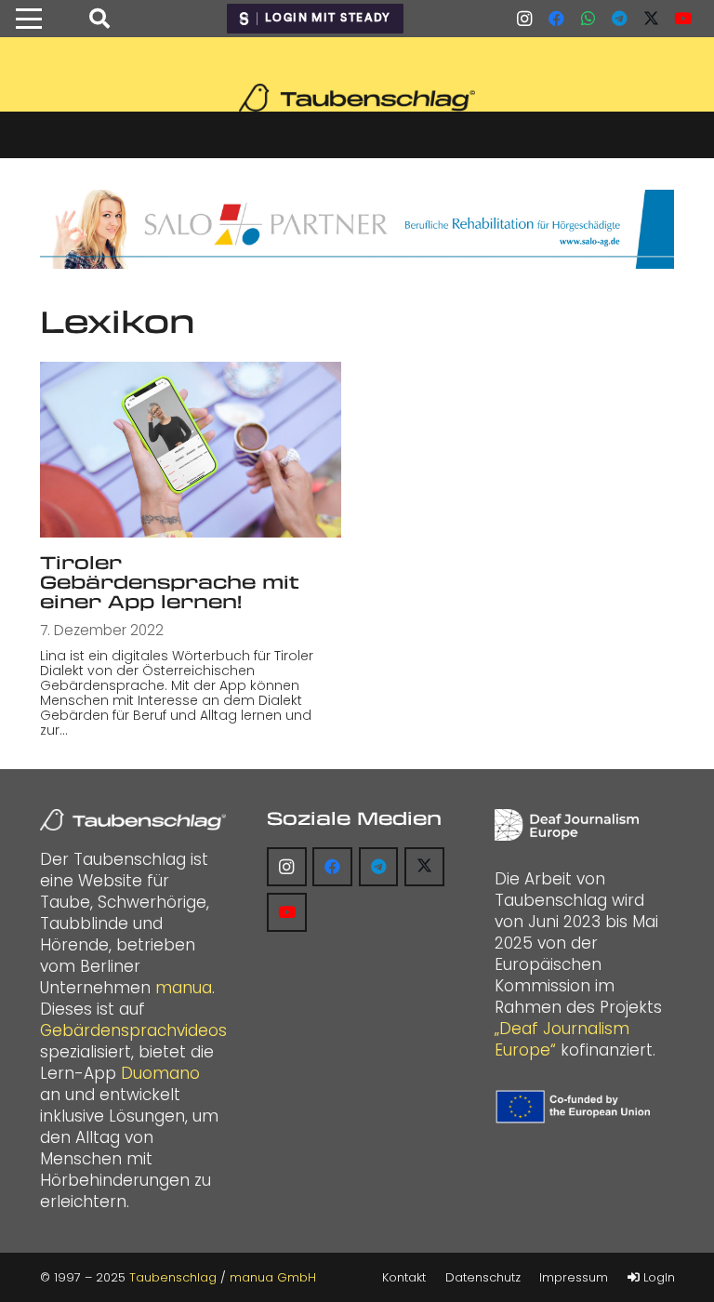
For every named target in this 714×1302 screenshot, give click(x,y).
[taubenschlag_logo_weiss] (133, 820)
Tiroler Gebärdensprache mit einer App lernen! (169, 581)
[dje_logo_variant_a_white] (567, 825)
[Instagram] (524, 18)
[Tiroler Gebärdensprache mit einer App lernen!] (191, 450)
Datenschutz (483, 1277)
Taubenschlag (173, 1277)
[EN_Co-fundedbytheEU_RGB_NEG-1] (575, 1107)
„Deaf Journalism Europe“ (562, 1039)
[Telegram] (619, 18)
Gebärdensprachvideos (133, 1030)
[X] (651, 18)
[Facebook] (556, 18)
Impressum (573, 1277)
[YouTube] (682, 18)
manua (183, 987)
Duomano (160, 1073)
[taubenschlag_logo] (356, 98)
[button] (28, 19)
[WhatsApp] (587, 18)
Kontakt (404, 1277)
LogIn (657, 1277)
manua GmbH (273, 1277)
